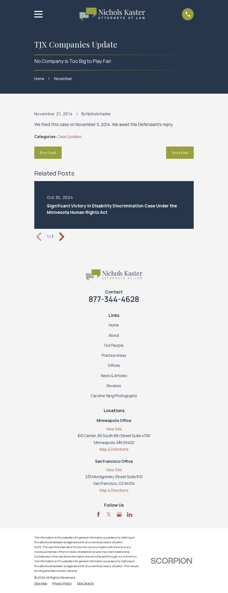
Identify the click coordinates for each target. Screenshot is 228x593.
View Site (114, 429)
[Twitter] (109, 514)
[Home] (112, 14)
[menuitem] (40, 583)
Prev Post (48, 152)
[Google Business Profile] (119, 514)
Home (114, 325)
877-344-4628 (114, 299)
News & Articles (114, 375)
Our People (114, 345)
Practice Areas (114, 355)
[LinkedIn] (129, 514)
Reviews (114, 385)
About (114, 335)
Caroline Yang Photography (114, 395)
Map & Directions (114, 449)
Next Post (180, 152)
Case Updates (69, 136)
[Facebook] (98, 514)
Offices (114, 365)
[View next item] (61, 236)
